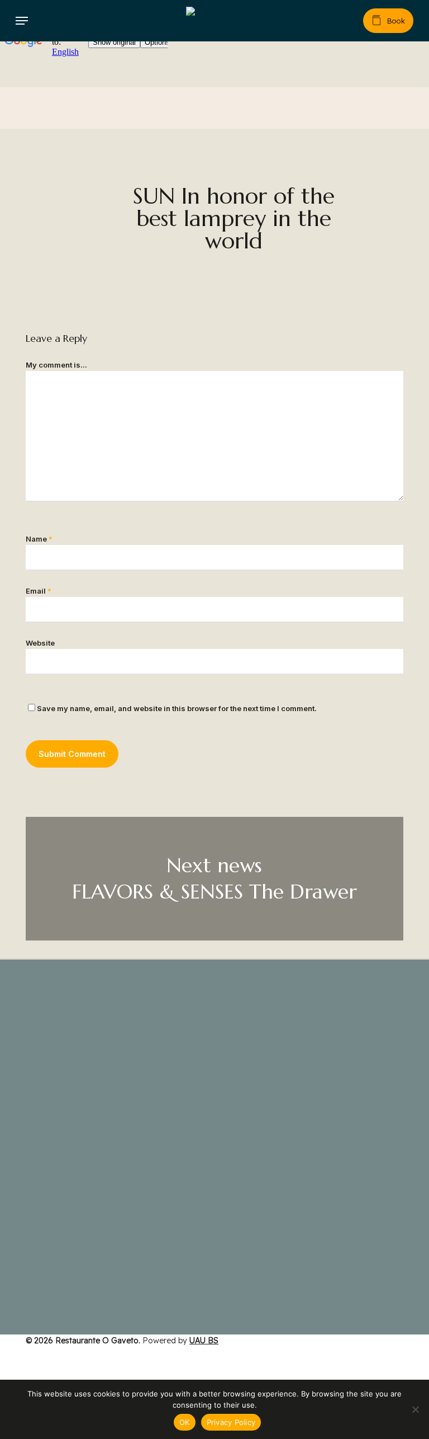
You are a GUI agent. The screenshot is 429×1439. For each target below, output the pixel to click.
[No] (415, 1409)
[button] (22, 20)
